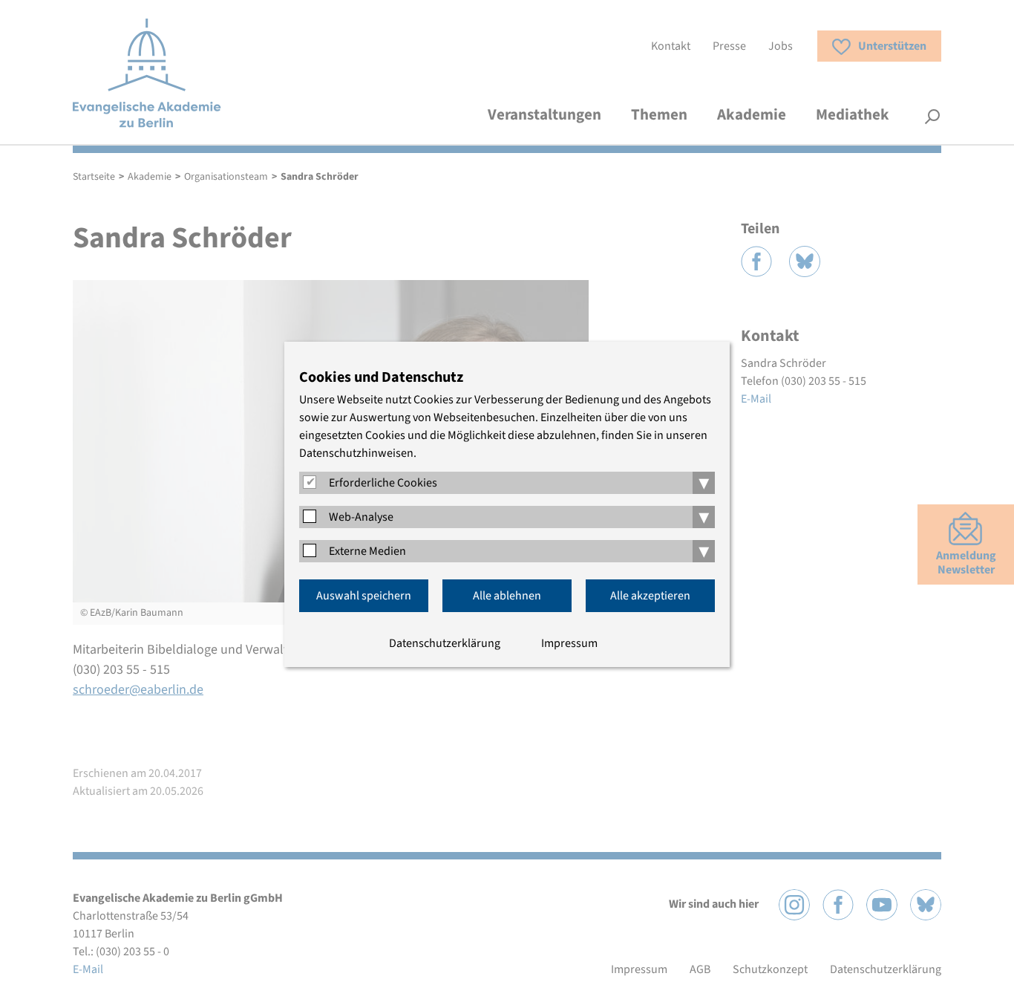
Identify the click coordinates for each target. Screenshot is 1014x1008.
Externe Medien (367, 551)
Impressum (569, 643)
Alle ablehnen (507, 596)
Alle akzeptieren (650, 596)
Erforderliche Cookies (383, 483)
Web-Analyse (361, 517)
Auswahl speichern (363, 596)
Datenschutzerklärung (444, 643)
